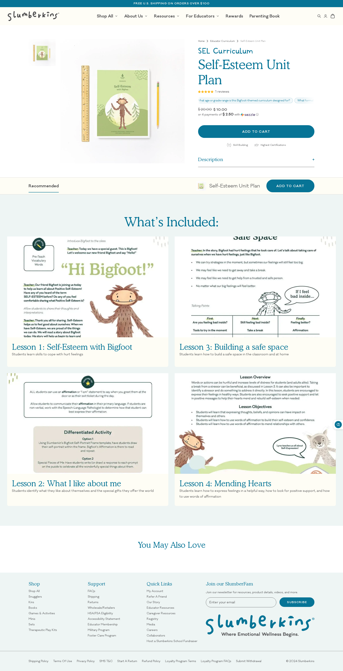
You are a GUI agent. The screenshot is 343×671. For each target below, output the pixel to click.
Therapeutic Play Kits (43, 630)
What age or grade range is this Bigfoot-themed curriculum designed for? (230, 100)
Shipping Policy (38, 661)
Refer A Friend (157, 596)
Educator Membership (103, 624)
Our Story (153, 602)
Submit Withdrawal (248, 661)
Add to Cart (290, 186)
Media (151, 624)
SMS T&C (106, 661)
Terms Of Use (62, 661)
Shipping (93, 596)
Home (201, 41)
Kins (31, 602)
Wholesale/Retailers (101, 607)
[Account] (325, 16)
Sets (32, 624)
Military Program (99, 630)
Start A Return (127, 661)
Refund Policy (151, 661)
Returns (93, 602)
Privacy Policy (86, 661)
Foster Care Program (102, 635)
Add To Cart (256, 131)
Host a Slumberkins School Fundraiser (172, 641)
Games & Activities (42, 613)
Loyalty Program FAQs (216, 661)
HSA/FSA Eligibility (100, 613)
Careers (152, 630)
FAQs (91, 591)
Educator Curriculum (222, 41)
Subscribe (297, 602)
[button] (256, 114)
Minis (32, 619)
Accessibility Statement (104, 619)
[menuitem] (107, 16)
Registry (152, 619)
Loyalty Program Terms (180, 661)
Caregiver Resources (161, 613)
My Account (155, 591)
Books (33, 607)
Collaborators (156, 635)
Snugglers (35, 596)
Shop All (34, 591)
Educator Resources (160, 607)
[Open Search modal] (319, 16)
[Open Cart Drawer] (333, 16)
